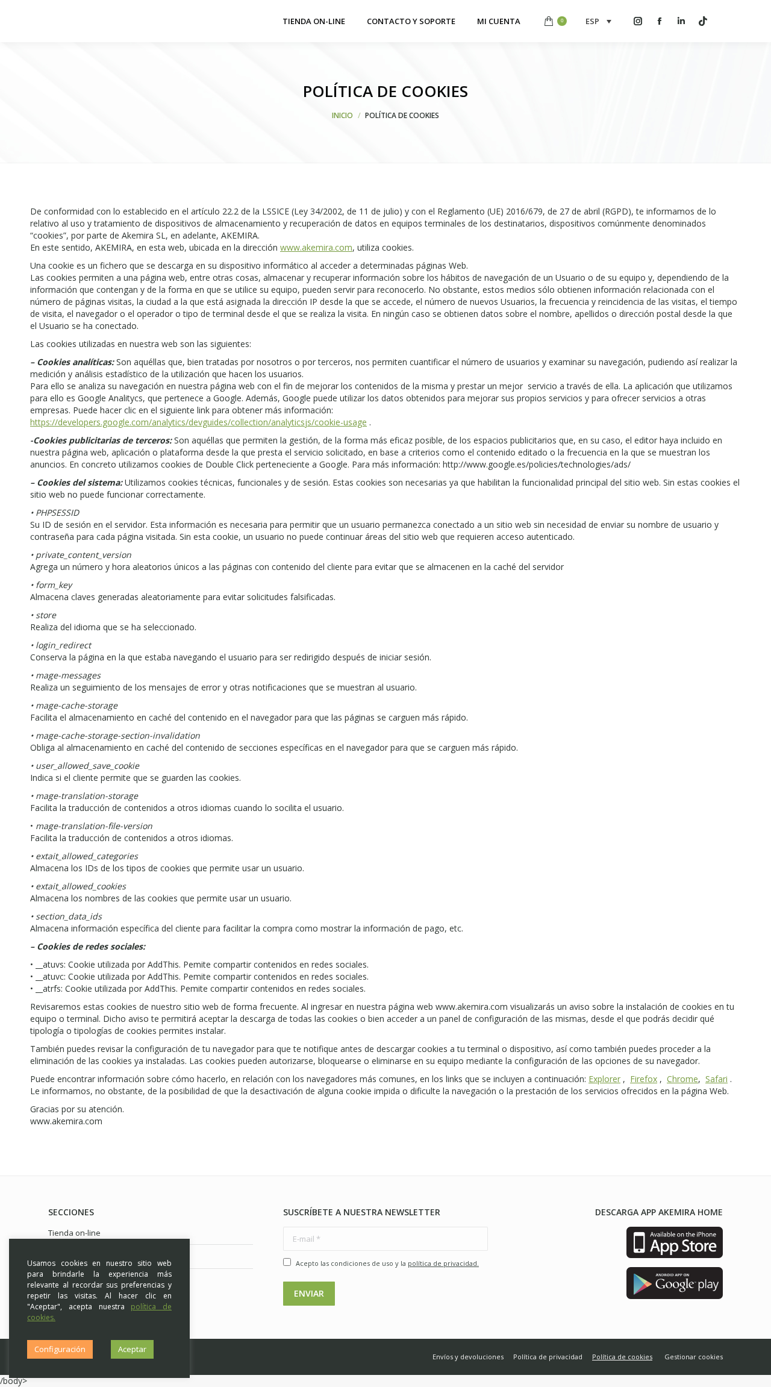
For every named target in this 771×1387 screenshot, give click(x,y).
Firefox (643, 1079)
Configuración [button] (60, 1349)
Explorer (604, 1079)
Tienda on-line (74, 1232)
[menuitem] (314, 21)
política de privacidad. (443, 1263)
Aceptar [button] (132, 1349)
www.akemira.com (316, 247)
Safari (716, 1079)
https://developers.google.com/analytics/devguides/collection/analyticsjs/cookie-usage (198, 422)
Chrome (682, 1079)
